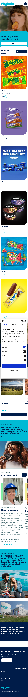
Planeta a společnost (20, 668)
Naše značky (4, 665)
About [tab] (22, 324)
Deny (14, 374)
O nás (16, 665)
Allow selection (14, 370)
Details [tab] (14, 324)
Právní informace (18, 676)
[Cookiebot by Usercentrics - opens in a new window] (20, 321)
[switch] (24, 351)
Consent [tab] (5, 324)
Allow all (14, 366)
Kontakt (3, 671)
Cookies (3, 676)
